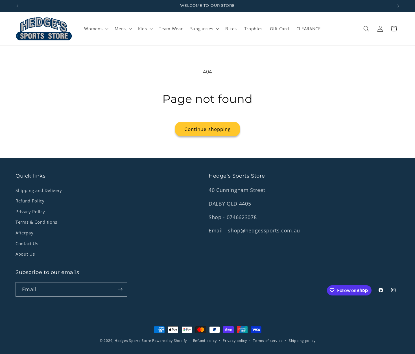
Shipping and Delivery (39, 190)
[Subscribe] (120, 289)
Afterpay (24, 233)
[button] (95, 28)
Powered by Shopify (169, 340)
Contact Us (27, 244)
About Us (25, 254)
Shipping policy (302, 340)
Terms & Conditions (36, 222)
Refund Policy (30, 201)
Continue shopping (207, 129)
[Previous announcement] (17, 6)
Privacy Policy (30, 212)
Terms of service (268, 340)
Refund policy (205, 340)
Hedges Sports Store (133, 340)
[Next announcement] (398, 6)
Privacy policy (235, 340)
